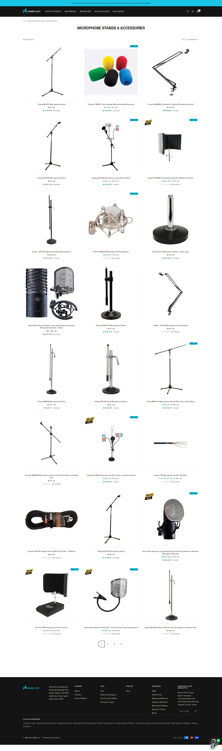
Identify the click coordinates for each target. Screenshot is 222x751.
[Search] (188, 11)
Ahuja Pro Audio (29, 723)
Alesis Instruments (65, 723)
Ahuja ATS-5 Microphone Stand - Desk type (170, 252)
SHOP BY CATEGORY (53, 11)
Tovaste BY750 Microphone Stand (51, 178)
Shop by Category (108, 695)
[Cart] (197, 11)
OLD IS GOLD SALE (102, 11)
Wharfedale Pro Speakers (181, 723)
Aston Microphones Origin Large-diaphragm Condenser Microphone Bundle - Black (51, 326)
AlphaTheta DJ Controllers (47, 723)
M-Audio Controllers (143, 723)
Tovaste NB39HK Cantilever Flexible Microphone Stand (171, 104)
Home (25, 21)
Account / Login (107, 702)
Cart (102, 691)
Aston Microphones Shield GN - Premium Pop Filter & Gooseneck (111, 627)
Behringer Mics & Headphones (85, 723)
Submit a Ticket (158, 709)
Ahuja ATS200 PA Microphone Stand (111, 325)
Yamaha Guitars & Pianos (125, 723)
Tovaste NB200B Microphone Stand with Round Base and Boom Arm (51, 476)
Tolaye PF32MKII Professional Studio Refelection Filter (170, 178)
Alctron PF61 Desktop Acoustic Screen (51, 627)
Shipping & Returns (160, 698)
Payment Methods (159, 702)
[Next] (120, 644)
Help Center (157, 695)
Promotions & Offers (108, 698)
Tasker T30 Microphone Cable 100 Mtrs (170, 475)
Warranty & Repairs (160, 705)
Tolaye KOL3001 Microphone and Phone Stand (111, 178)
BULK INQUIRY (118, 11)
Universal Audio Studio (161, 723)
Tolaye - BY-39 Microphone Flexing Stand (170, 325)
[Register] (196, 711)
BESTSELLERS (85, 11)
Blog (128, 691)
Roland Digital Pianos (106, 723)
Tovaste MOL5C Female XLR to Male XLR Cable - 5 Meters (52, 551)
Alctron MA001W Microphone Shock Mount (111, 252)
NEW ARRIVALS (70, 11)
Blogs (154, 713)
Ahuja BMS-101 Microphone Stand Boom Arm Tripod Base (170, 401)
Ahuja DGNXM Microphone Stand (51, 401)
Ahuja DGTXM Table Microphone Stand (111, 401)
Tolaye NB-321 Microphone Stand (51, 104)
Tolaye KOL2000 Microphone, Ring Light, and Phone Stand (111, 475)
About (77, 691)
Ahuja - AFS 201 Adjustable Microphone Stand (51, 252)
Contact (78, 695)
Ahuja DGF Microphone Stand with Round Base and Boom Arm (170, 627)
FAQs (154, 691)
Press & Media (80, 698)
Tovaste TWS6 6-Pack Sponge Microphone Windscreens (111, 104)
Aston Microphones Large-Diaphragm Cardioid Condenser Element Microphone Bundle (170, 552)
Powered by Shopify (51, 737)
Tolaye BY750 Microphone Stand (111, 551)
